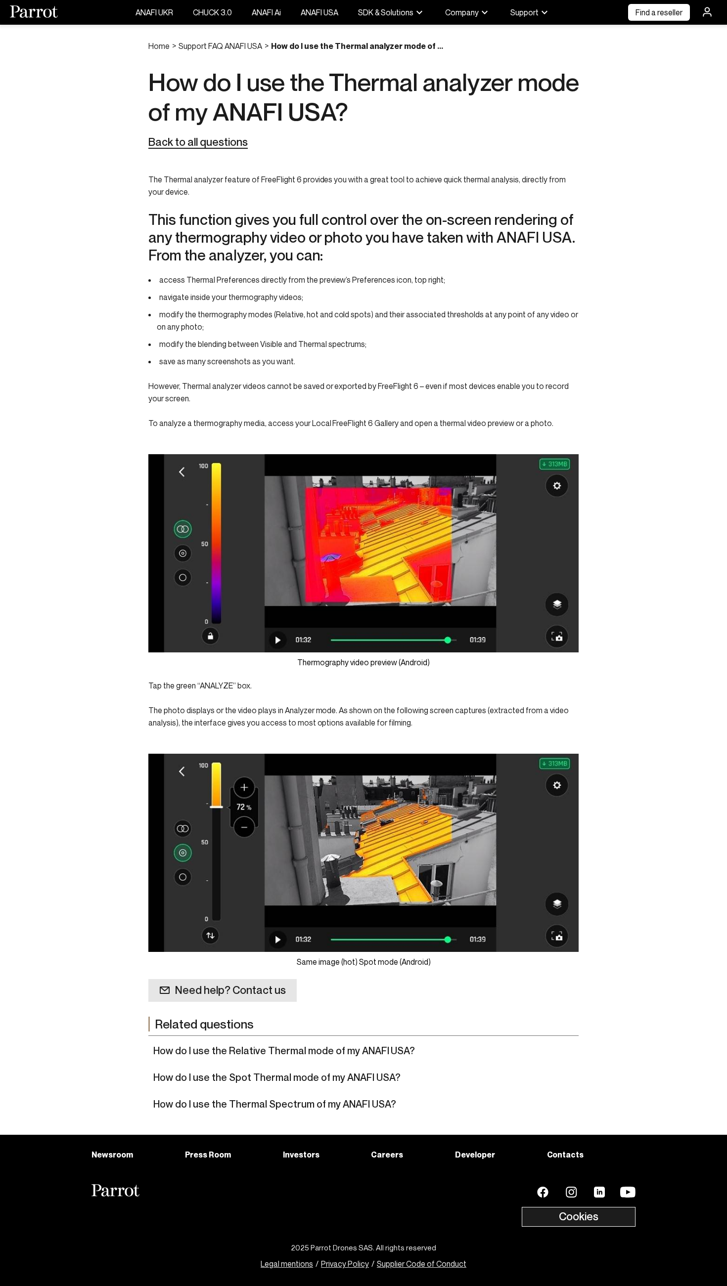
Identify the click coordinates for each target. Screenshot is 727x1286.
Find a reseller (659, 12)
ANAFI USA (319, 12)
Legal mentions (287, 1264)
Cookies (578, 1216)
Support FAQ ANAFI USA (220, 46)
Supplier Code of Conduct (421, 1264)
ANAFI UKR (154, 12)
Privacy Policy (345, 1264)
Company (462, 12)
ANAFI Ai (266, 12)
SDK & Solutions (385, 12)
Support (524, 12)
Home (159, 46)
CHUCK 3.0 (212, 12)
